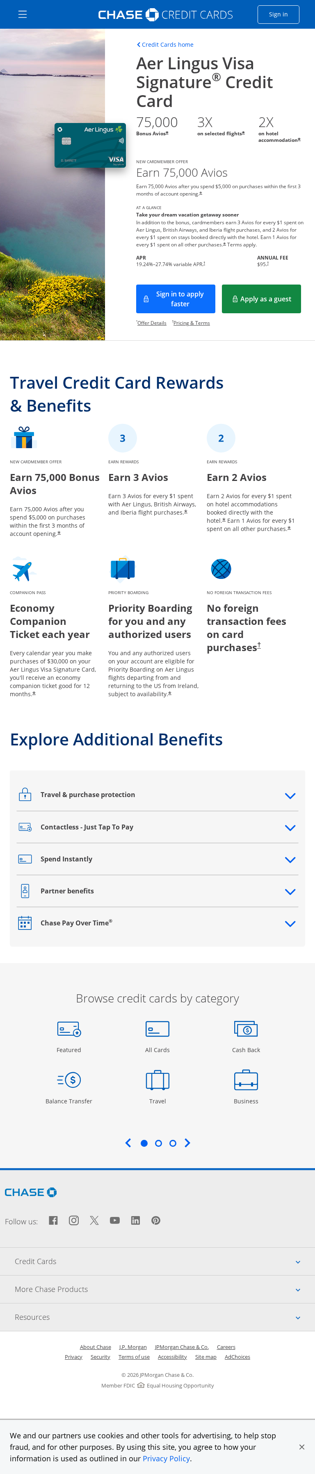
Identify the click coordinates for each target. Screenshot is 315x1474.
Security (100, 1356)
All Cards (158, 1050)
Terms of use (134, 1356)
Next (187, 1143)
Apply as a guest (270, 301)
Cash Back (246, 1050)
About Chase (95, 1347)
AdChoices (237, 1356)
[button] (302, 1447)
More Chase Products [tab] (165, 1289)
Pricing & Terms (191, 322)
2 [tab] (158, 1143)
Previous (128, 1143)
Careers (226, 1347)
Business (247, 1101)
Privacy (73, 1356)
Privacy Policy (166, 1458)
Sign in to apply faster (185, 298)
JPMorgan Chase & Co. (182, 1347)
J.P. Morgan (133, 1347)
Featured (70, 1050)
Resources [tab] (165, 1317)
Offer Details (152, 322)
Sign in (284, 14)
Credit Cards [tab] (165, 1261)
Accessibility (172, 1356)
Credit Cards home (168, 44)
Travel (160, 1101)
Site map (206, 1356)
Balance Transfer (69, 1101)
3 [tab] (172, 1143)
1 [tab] (144, 1143)
